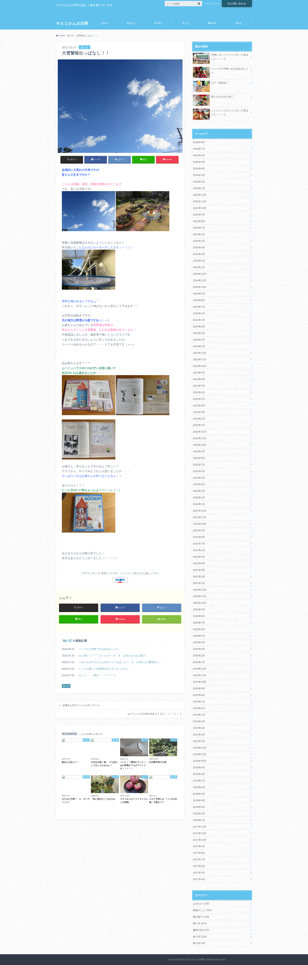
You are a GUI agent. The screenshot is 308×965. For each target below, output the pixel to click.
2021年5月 (199, 556)
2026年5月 (199, 161)
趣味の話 (212, 23)
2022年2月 (199, 497)
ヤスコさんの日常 (72, 23)
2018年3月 (199, 806)
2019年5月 (199, 714)
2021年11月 (199, 517)
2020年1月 (199, 662)
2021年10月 (199, 523)
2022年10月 (199, 444)
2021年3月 (199, 569)
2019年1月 (199, 741)
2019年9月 (199, 688)
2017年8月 (199, 852)
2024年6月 (199, 313)
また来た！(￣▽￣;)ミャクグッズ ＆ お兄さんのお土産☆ (112, 655)
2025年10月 (199, 207)
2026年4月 (199, 168)
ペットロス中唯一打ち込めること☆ (99, 648)
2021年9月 (199, 530)
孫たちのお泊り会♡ (222, 96)
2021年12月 (199, 510)
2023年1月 (199, 425)
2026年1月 (199, 188)
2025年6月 (199, 234)
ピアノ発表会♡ (220, 82)
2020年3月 (199, 648)
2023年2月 (199, 418)
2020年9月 (199, 609)
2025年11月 (199, 201)
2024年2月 (199, 339)
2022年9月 (199, 451)
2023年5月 (199, 398)
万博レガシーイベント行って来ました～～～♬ (229, 56)
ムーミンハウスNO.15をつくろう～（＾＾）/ (152, 713)
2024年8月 (199, 300)
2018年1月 (199, 820)
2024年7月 (199, 306)
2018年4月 (199, 800)
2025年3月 (199, 254)
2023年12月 (199, 352)
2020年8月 (199, 615)
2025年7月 (199, 227)
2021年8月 (199, 536)
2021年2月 (199, 576)
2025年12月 (199, 194)
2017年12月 (199, 826)
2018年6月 (199, 787)
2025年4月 (199, 247)
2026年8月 (199, 142)
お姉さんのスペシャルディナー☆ (81, 705)
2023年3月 (199, 412)
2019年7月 (199, 701)
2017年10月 (199, 839)
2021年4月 (199, 563)
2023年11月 (199, 359)
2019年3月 (199, 727)
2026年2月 (199, 181)
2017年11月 (199, 833)
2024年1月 (199, 346)
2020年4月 (199, 642)
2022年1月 (199, 504)
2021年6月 (199, 550)
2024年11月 (199, 280)
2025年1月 (199, 267)
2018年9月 (199, 767)
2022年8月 (199, 457)
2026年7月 (199, 148)
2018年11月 (199, 754)
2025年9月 (199, 214)
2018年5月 (199, 793)
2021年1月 (199, 583)
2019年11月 (199, 675)
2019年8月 (199, 694)
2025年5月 (199, 240)
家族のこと (132, 23)
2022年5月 (199, 477)
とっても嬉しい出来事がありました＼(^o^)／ (104, 668)
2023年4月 (199, 405)
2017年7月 (199, 859)
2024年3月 (199, 333)
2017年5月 (199, 872)
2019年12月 (199, 668)
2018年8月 (199, 773)
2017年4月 (199, 879)
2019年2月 (199, 734)
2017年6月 (199, 865)
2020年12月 (199, 589)
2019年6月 (199, 708)
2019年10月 (199, 681)
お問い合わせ (238, 3)
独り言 (185, 23)
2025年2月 (199, 260)
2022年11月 (199, 438)
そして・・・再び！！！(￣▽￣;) (97, 675)
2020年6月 (199, 629)
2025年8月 (199, 221)
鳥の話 (199, 943)
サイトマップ (213, 3)
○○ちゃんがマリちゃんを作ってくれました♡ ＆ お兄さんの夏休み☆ (119, 662)
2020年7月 (199, 622)
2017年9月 (199, 846)
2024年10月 (199, 286)
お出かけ (105, 23)
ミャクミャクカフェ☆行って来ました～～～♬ (229, 112)
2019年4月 (199, 721)
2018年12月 (199, 747)
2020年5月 (199, 635)
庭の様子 (158, 23)
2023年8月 (199, 379)
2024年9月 (199, 293)
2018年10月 (199, 760)
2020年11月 (199, 596)
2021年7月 (199, 543)
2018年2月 (199, 813)
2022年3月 (199, 490)
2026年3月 (199, 175)
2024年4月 (199, 326)
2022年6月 (199, 471)
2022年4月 (199, 484)
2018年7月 (199, 780)
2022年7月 (199, 464)
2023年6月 (199, 392)
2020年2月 (199, 655)
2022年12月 (199, 431)
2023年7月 (199, 385)
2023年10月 (199, 365)
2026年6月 (199, 155)
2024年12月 (199, 273)
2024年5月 (199, 319)
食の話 (239, 23)
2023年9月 (199, 372)
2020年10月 (199, 602)
